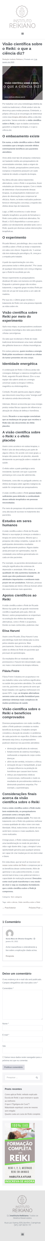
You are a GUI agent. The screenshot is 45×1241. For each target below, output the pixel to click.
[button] (22, 34)
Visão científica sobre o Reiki (29, 902)
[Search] (37, 1077)
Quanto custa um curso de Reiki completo (22, 1114)
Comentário (8, 988)
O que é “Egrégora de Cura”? (17, 1104)
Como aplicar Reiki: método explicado (21, 1094)
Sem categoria (16, 897)
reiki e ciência (12, 902)
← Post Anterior (9, 908)
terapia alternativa (19, 117)
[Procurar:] (22, 1077)
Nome (5, 1024)
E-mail (5, 1035)
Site (4, 1046)
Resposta (10, 956)
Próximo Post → (36, 908)
